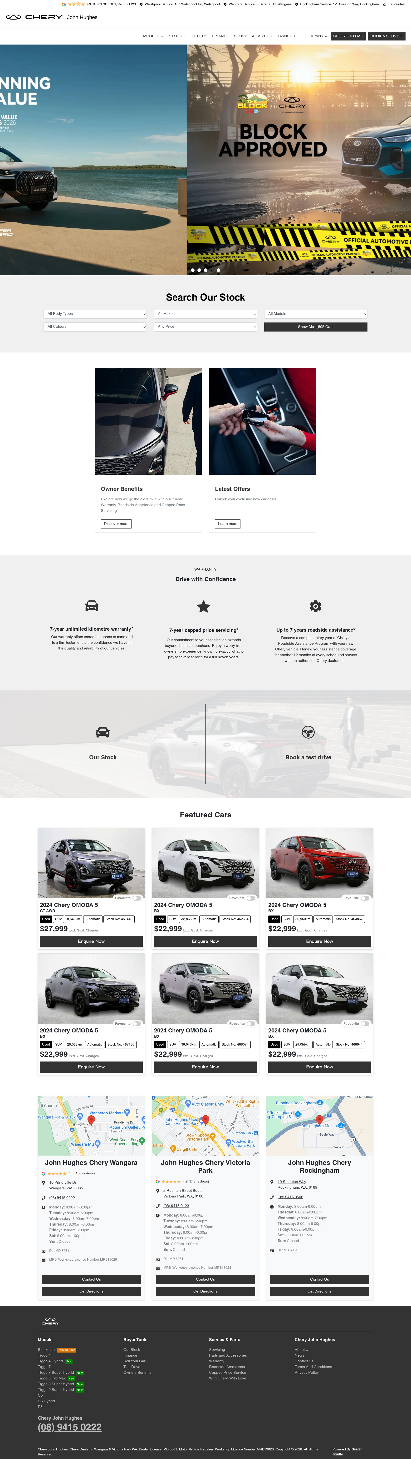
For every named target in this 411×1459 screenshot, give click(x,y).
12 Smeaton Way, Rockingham (356, 4)
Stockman (46, 1350)
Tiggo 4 (44, 1356)
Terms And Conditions (313, 1367)
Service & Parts (251, 36)
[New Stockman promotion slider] (218, 270)
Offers (199, 36)
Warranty (216, 1361)
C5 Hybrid (46, 1401)
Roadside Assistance (227, 1367)
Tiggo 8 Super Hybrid (56, 1384)
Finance (220, 36)
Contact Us (91, 1280)
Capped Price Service (227, 1373)
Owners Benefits (137, 1373)
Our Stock (131, 1350)
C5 (40, 1396)
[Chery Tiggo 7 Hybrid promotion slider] (205, 270)
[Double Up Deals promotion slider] (199, 270)
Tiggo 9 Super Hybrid (56, 1390)
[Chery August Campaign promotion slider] (193, 270)
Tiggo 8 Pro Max (52, 1378)
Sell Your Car (348, 36)
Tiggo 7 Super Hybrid (56, 1373)
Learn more (227, 524)
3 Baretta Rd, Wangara (274, 4)
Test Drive (131, 1367)
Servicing (217, 1350)
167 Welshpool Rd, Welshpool (197, 4)
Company (314, 36)
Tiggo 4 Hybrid (50, 1361)
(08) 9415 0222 (62, 1198)
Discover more (116, 524)
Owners (286, 36)
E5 (40, 1407)
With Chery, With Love (227, 1378)
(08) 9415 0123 (176, 1206)
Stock (175, 36)
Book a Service (387, 36)
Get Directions (91, 1291)
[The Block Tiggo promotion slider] (212, 270)
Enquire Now (91, 941)
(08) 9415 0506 (290, 1197)
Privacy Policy (307, 1373)
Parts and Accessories (228, 1356)
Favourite (123, 898)
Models (151, 36)
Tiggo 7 (44, 1367)
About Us (302, 1350)
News (299, 1356)
